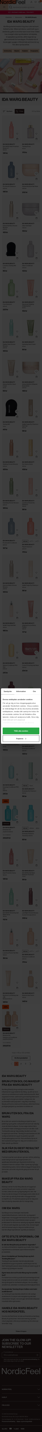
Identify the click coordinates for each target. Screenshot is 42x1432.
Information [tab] (21, 691)
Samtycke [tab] (8, 691)
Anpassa (19, 738)
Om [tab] (34, 691)
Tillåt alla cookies (21, 731)
